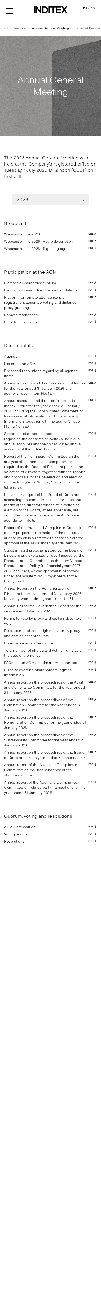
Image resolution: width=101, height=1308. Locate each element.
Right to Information (49, 322)
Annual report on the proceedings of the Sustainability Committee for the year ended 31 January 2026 (49, 740)
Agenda (49, 356)
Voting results (49, 834)
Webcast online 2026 (49, 234)
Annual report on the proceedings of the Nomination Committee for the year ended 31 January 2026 (49, 705)
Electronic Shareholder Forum (49, 283)
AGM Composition (49, 827)
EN (85, 8)
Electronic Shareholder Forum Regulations (49, 290)
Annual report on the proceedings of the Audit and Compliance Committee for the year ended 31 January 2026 (49, 687)
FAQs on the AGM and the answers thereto (49, 662)
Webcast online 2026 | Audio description (49, 241)
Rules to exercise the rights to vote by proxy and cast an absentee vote (49, 633)
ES (93, 8)
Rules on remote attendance (49, 643)
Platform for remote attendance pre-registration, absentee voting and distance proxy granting (49, 302)
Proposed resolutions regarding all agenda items (49, 373)
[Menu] (9, 10)
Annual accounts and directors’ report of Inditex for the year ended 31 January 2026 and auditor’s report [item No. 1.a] (49, 388)
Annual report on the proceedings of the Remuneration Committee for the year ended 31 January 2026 (49, 722)
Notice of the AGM (49, 363)
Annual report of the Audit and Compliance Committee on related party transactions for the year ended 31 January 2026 (49, 787)
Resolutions (49, 841)
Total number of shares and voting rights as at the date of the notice (49, 653)
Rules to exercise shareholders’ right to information (49, 673)
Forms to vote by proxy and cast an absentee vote (49, 621)
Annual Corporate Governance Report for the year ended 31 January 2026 (49, 609)
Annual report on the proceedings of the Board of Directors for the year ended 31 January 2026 (49, 755)
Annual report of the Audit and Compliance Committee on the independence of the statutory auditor (49, 770)
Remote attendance (49, 314)
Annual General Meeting (50, 28)
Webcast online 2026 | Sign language (49, 248)
